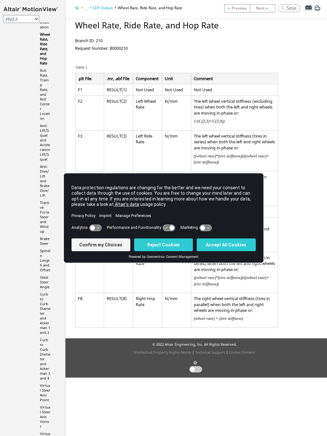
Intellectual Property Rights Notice (162, 352)
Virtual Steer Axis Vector (45, 417)
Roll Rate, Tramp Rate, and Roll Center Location (45, 94)
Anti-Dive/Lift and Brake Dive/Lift (44, 181)
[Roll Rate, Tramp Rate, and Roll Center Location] (264, 8)
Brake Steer (44, 241)
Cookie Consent (242, 352)
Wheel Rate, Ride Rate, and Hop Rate (45, 48)
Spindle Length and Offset (45, 260)
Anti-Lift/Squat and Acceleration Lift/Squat (45, 142)
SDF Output (103, 8)
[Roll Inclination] (237, 8)
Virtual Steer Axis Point (45, 392)
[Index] (306, 13)
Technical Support (210, 352)
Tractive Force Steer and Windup (44, 217)
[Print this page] (317, 10)
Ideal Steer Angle (44, 282)
